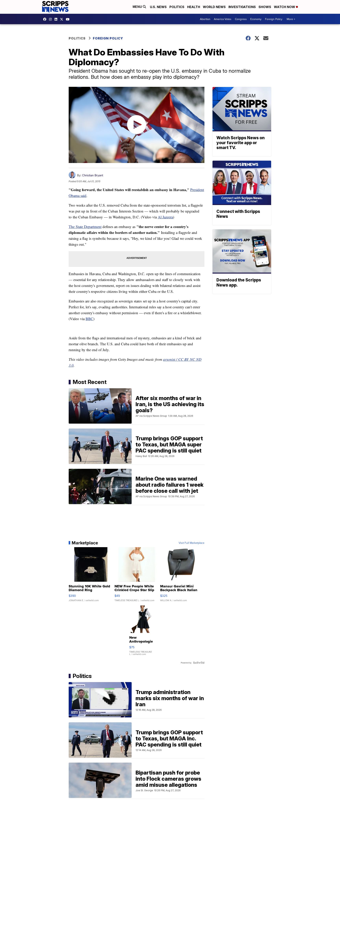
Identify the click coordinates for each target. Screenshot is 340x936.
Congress (241, 19)
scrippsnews (45, 19)
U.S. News (158, 7)
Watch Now (285, 7)
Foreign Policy (273, 19)
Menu (138, 6)
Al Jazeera (165, 216)
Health (193, 7)
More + (291, 19)
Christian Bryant (92, 175)
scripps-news (57, 19)
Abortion (205, 19)
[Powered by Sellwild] (198, 662)
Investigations (242, 7)
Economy (255, 19)
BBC (89, 318)
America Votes (222, 19)
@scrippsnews (68, 19)
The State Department (85, 226)
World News (214, 7)
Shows (265, 7)
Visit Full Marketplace (191, 542)
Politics (176, 7)
